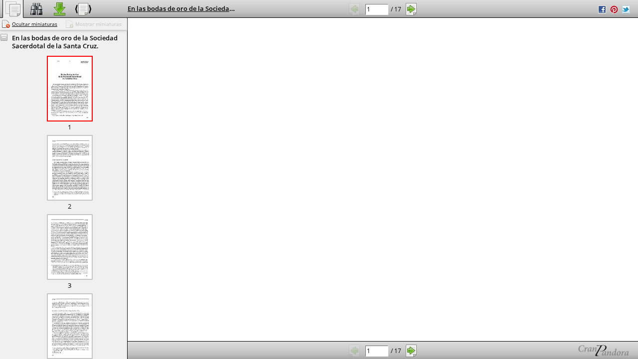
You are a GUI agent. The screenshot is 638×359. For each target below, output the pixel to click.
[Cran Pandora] (580, 350)
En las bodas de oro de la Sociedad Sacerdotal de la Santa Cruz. (224, 8)
